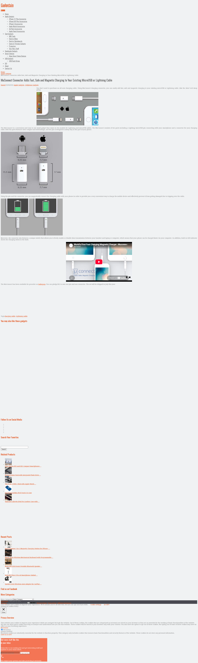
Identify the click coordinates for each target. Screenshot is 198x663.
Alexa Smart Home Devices (17, 56)
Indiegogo (41, 284)
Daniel (3, 85)
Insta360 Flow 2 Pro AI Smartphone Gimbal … (21, 575)
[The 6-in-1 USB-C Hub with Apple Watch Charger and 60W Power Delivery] (8, 482)
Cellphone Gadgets (31, 85)
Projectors (12, 46)
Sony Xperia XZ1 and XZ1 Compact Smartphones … (23, 466)
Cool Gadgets (9, 34)
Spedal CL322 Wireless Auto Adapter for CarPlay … (23, 584)
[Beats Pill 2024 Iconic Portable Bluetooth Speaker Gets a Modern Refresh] (8, 564)
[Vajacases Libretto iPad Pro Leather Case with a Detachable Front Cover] (8, 500)
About (7, 66)
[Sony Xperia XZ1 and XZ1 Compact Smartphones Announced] (8, 464)
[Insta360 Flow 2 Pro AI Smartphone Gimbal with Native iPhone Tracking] (8, 573)
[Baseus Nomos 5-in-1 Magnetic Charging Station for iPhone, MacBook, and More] (8, 547)
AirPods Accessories (15, 29)
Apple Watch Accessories (17, 26)
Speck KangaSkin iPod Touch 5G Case (18, 493)
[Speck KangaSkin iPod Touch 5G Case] (8, 491)
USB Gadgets (9, 58)
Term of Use (52, 603)
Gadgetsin (7, 5)
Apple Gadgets (9, 16)
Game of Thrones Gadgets (17, 43)
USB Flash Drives (14, 61)
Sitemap (4, 603)
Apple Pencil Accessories (17, 31)
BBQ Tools (12, 36)
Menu (3, 10)
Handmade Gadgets (11, 51)
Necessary (7, 630)
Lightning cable (21, 316)
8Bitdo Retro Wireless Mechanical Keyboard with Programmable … (29, 557)
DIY (6, 63)
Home (7, 14)
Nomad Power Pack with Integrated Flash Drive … (23, 475)
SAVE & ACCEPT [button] (6, 634)
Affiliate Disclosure (64, 603)
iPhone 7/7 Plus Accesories (17, 19)
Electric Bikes (13, 39)
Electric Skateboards (15, 41)
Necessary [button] (4, 628)
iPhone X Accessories (16, 24)
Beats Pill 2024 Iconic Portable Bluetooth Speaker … (23, 566)
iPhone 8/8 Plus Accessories (18, 21)
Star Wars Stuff (14, 48)
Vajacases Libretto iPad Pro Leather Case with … (22, 501)
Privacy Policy (42, 603)
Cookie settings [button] (95, 604)
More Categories (6, 599)
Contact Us (8, 68)
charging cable (10, 316)
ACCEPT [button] (106, 604)
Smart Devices (9, 53)
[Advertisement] (18, 101)
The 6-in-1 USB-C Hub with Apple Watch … (20, 484)
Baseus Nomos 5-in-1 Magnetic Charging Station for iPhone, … (27, 548)
